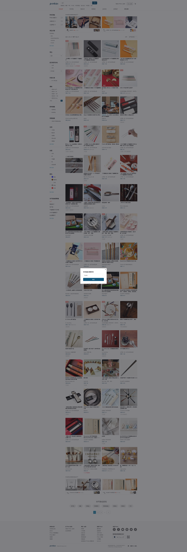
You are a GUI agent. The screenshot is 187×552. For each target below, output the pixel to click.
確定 (93, 279)
